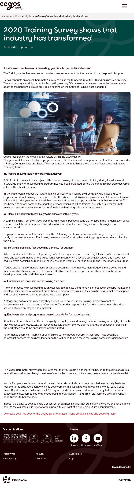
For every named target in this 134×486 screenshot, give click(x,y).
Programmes (9, 454)
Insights (27, 16)
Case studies (75, 454)
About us (40, 454)
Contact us (41, 458)
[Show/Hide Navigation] (124, 6)
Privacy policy (9, 458)
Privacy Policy (124, 480)
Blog (71, 458)
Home (18, 16)
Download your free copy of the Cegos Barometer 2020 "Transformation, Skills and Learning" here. (59, 413)
